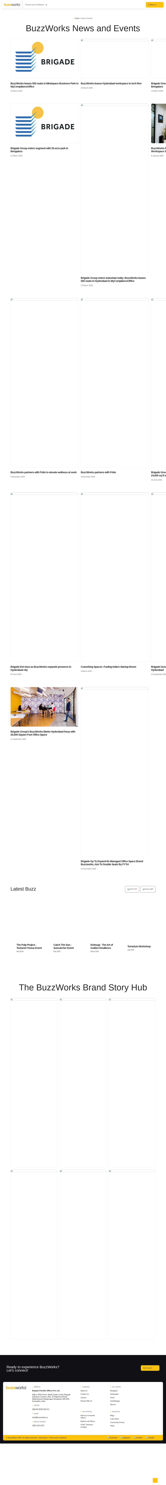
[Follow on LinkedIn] (138, 1438)
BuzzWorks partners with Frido (98, 472)
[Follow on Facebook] (112, 1438)
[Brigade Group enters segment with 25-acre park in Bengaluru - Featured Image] (44, 123)
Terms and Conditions (58, 1438)
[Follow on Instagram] (125, 1438)
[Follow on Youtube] (150, 1438)
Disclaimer (43, 1438)
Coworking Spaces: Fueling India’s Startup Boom (108, 666)
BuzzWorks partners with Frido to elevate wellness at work (44, 472)
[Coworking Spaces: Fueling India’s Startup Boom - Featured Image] (115, 577)
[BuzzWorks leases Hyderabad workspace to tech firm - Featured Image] (115, 58)
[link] (34, 1082)
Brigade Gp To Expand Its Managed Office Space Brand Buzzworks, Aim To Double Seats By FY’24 (112, 863)
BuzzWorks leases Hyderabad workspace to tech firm (111, 83)
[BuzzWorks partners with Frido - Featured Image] (115, 382)
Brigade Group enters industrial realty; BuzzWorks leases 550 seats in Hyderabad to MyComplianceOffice (113, 279)
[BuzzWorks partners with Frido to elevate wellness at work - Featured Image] (44, 382)
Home (77, 18)
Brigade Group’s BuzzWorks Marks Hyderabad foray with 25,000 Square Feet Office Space (43, 733)
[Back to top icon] (155, 1480)
